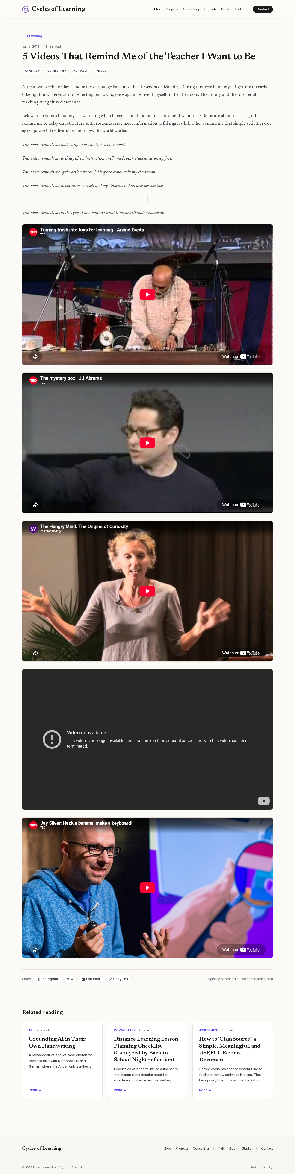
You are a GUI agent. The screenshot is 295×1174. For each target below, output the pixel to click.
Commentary (56, 70)
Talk (213, 9)
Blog (157, 9)
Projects (172, 9)
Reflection (81, 70)
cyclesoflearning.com (256, 979)
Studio (239, 9)
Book (225, 9)
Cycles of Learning (42, 1148)
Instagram (50, 979)
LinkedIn (93, 979)
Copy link (120, 979)
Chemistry (32, 70)
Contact (263, 9)
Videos (101, 70)
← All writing (32, 36)
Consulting (191, 9)
